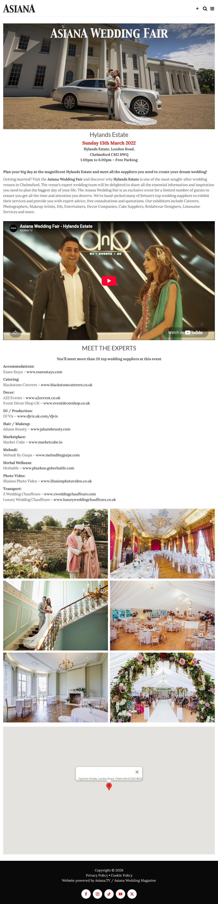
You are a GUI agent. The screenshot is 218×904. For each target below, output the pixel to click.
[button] (109, 786)
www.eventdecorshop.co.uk (66, 403)
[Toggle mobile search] (205, 8)
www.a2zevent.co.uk (43, 397)
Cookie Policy (121, 875)
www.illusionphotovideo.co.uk (66, 481)
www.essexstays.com (44, 372)
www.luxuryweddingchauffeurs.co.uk (85, 499)
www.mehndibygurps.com (58, 455)
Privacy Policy (97, 875)
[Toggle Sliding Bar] (197, 8)
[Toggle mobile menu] (212, 8)
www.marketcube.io (45, 442)
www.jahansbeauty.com (50, 429)
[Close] (137, 772)
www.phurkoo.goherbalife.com (48, 468)
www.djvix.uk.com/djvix (37, 416)
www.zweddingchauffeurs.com (70, 494)
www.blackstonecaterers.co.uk (66, 385)
